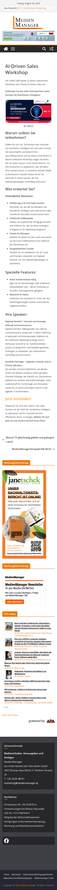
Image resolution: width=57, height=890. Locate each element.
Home (6, 874)
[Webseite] (28, 33)
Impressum (16, 874)
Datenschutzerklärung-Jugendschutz (38, 874)
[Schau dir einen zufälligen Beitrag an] (51, 48)
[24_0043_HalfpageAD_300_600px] (24, 472)
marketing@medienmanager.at (21, 783)
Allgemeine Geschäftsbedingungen (17, 878)
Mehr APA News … (11, 715)
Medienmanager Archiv (44, 878)
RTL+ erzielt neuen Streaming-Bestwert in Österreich (32, 9)
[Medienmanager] (5, 48)
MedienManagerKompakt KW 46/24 (31, 449)
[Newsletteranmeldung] (24, 575)
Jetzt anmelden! (18, 398)
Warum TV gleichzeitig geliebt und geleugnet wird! (30, 439)
